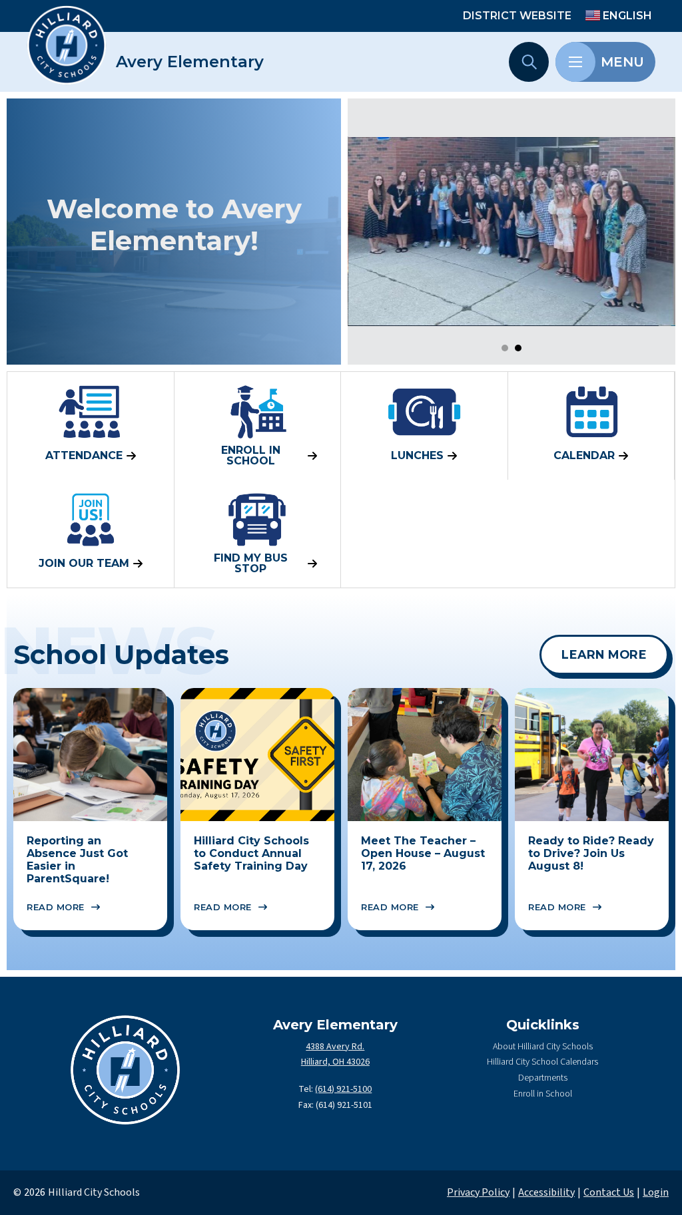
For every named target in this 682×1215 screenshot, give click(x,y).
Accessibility (546, 1192)
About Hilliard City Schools (543, 1046)
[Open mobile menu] (575, 62)
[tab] (505, 348)
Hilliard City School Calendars (542, 1062)
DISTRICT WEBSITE (517, 15)
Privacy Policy (478, 1192)
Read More (56, 907)
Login (656, 1192)
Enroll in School (542, 1094)
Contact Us (608, 1192)
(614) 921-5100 (343, 1089)
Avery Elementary (190, 62)
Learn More (604, 654)
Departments (542, 1078)
